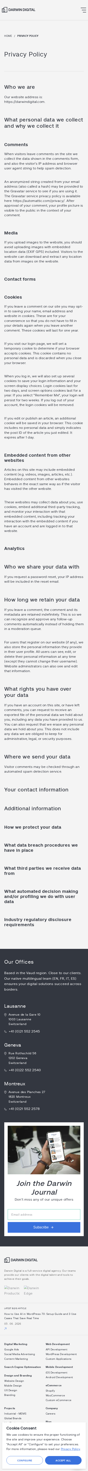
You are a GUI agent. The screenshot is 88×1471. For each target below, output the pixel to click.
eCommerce (54, 1385)
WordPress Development (61, 1354)
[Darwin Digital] (18, 9)
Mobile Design (13, 1385)
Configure (24, 1460)
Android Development (59, 1377)
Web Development (58, 1344)
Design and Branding (18, 1375)
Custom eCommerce (59, 1400)
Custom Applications (59, 1359)
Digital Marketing (15, 1344)
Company (52, 1408)
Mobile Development (59, 1367)
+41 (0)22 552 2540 (25, 1070)
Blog (48, 1422)
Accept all (63, 1460)
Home (8, 36)
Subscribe (41, 1227)
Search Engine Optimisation (22, 1367)
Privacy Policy (70, 1449)
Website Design (14, 1381)
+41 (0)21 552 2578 (24, 1109)
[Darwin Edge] (31, 1291)
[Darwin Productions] (12, 1291)
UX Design (10, 1390)
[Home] (21, 1261)
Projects (9, 1408)
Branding (9, 1395)
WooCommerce (55, 1395)
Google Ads (11, 1349)
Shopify (50, 1391)
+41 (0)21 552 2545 (24, 1031)
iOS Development (56, 1372)
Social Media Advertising (19, 1354)
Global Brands (13, 1418)
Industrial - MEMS (15, 1413)
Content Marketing (16, 1359)
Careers (51, 1413)
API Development (56, 1349)
